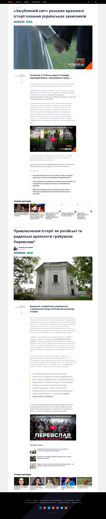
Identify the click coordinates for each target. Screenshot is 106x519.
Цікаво (29, 21)
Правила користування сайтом (48, 502)
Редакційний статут (77, 502)
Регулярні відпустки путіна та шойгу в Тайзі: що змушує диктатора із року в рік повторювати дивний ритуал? (53, 176)
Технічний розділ (69, 500)
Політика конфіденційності (31, 502)
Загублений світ (19, 21)
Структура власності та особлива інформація (51, 500)
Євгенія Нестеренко (26, 247)
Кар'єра (35, 500)
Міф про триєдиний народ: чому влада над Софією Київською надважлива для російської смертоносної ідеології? (51, 191)
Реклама (78, 500)
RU (92, 1)
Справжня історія (19, 253)
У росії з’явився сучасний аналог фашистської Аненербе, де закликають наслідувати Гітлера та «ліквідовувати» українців (54, 183)
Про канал (28, 500)
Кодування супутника (63, 502)
